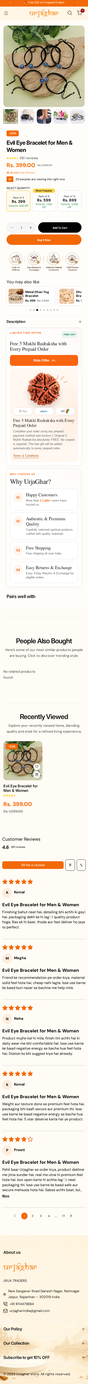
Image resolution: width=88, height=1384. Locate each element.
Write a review (33, 865)
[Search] (70, 13)
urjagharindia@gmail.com (30, 1310)
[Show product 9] (57, 310)
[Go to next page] (72, 1216)
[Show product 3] (37, 310)
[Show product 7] (51, 310)
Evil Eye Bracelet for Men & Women (20, 788)
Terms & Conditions (26, 455)
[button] (10, 2)
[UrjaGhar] (44, 13)
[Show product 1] (30, 310)
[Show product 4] (41, 310)
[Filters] (70, 865)
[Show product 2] (34, 310)
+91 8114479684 (22, 1304)
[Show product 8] (54, 310)
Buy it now (44, 240)
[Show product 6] (47, 310)
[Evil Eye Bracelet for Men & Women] (22, 760)
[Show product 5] (44, 310)
